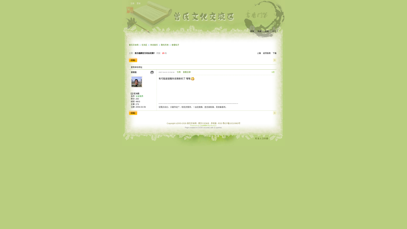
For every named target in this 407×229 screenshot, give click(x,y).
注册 (132, 3)
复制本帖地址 (136, 67)
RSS (220, 123)
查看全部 (187, 72)
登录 (139, 3)
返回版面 (267, 53)
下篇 (274, 53)
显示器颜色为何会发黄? (145, 53)
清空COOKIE (203, 123)
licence (213, 125)
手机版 (214, 123)
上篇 (259, 53)
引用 (179, 72)
